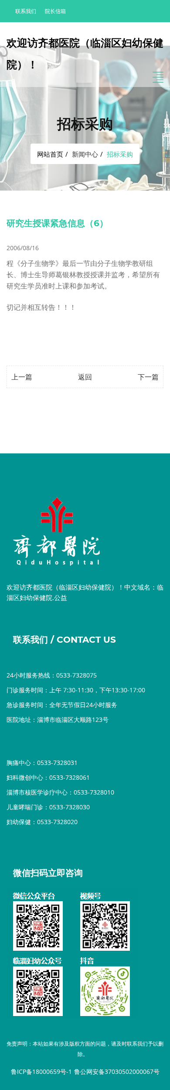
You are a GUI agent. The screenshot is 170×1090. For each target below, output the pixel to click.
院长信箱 (55, 11)
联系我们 (25, 11)
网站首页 (50, 154)
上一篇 (21, 377)
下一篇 (148, 377)
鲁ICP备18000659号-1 (41, 1071)
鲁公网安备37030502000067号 (117, 1071)
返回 (85, 377)
